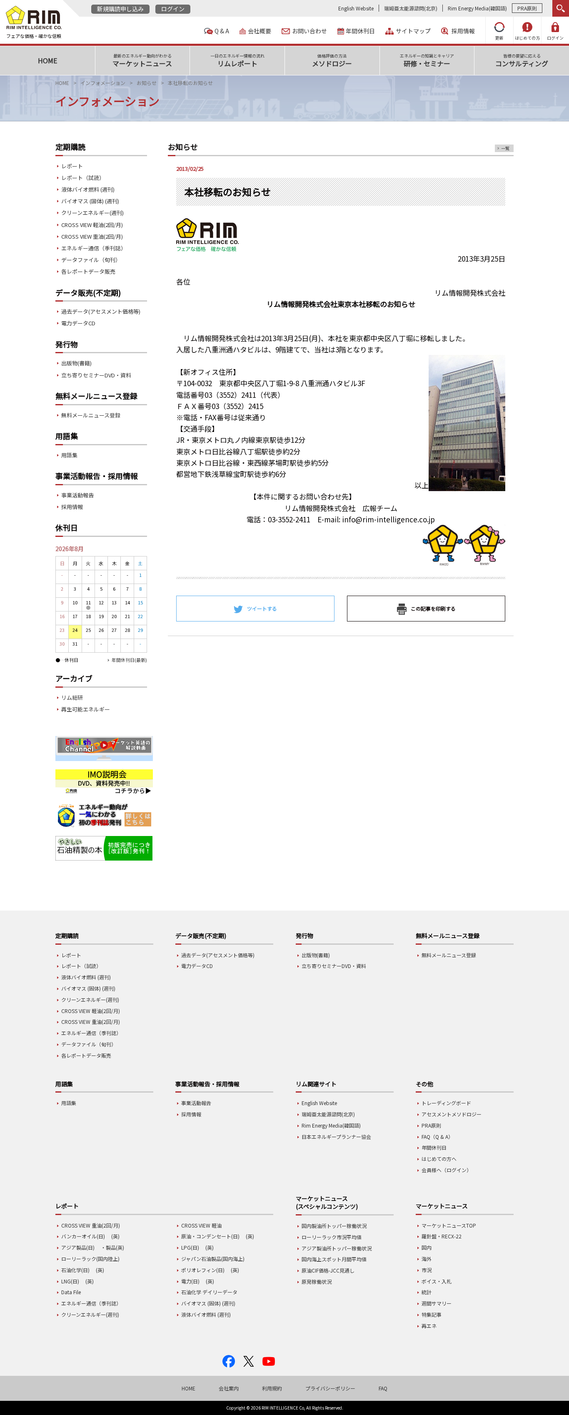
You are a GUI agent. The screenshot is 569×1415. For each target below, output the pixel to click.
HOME (62, 82)
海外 (427, 1258)
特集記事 (432, 1314)
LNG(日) (70, 1281)
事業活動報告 (77, 495)
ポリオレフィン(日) (203, 1269)
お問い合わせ (309, 31)
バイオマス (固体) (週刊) (90, 201)
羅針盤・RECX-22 (442, 1236)
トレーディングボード (446, 1102)
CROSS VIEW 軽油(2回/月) (92, 225)
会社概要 (259, 31)
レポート (72, 166)
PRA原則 (527, 8)
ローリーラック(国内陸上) (90, 1258)
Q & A (222, 31)
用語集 (69, 455)
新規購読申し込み (120, 9)
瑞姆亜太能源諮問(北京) (410, 8)
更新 (499, 38)
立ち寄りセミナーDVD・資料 (96, 375)
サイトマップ (413, 31)
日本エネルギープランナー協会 (336, 1136)
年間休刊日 (360, 31)
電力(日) (190, 1281)
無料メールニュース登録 (90, 415)
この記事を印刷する (433, 608)
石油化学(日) (75, 1269)
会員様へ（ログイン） (447, 1169)
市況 (427, 1269)
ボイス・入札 (437, 1281)
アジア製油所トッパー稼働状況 (337, 1248)
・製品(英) (112, 1247)
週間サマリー (437, 1303)
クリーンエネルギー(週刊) (92, 213)
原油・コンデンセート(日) (210, 1236)
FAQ (383, 1388)
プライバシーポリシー (330, 1388)
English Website (356, 8)
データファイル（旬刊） (91, 260)
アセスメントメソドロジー (452, 1114)
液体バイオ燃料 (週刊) (88, 189)
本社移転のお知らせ (190, 82)
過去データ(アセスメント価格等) (100, 311)
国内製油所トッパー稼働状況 (334, 1225)
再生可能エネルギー (85, 709)
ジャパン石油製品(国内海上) (213, 1258)
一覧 (505, 148)
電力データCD (78, 323)
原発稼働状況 (317, 1281)
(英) (115, 1236)
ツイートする (262, 608)
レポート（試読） (83, 178)
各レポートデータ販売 (88, 271)
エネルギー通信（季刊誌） (93, 248)
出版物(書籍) (76, 363)
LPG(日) (190, 1247)
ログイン (173, 9)
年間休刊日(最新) (129, 659)
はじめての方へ (439, 1158)
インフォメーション (102, 82)
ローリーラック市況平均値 (332, 1236)
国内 (427, 1247)
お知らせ (147, 82)
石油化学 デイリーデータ (209, 1291)
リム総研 (72, 697)
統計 (427, 1291)
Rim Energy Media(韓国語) (477, 8)
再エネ (429, 1325)
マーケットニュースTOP (449, 1225)
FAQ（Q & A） (437, 1136)
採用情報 (463, 31)
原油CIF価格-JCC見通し (328, 1270)
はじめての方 (527, 38)
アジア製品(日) (78, 1247)
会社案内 (229, 1388)
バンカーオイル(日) (83, 1236)
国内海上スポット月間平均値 (334, 1259)
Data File (71, 1291)
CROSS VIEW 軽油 (201, 1225)
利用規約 (272, 1388)
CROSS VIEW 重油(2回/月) (92, 236)
